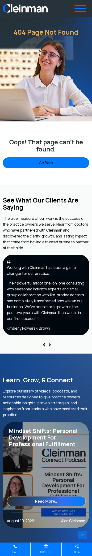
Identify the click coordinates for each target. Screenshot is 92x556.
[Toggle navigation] (80, 8)
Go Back (46, 162)
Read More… (60, 501)
